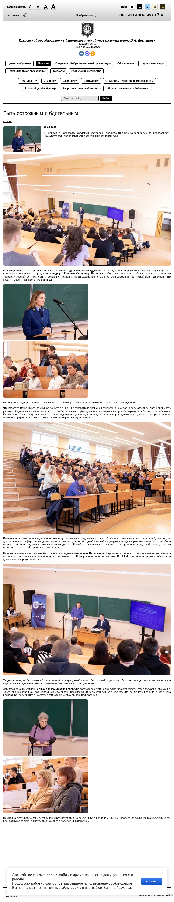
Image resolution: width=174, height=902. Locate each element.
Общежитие (80, 821)
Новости (43, 63)
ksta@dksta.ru (91, 47)
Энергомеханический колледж (81, 88)
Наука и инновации (152, 63)
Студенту (50, 80)
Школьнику (70, 80)
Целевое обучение (19, 63)
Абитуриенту (29, 80)
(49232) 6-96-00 (87, 43)
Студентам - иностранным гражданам (129, 80)
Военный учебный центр (40, 88)
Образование (125, 63)
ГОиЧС (113, 818)
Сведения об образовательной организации (83, 63)
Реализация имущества (86, 71)
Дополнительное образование (27, 71)
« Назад (8, 121)
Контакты (59, 71)
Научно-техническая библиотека (128, 88)
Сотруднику (91, 80)
